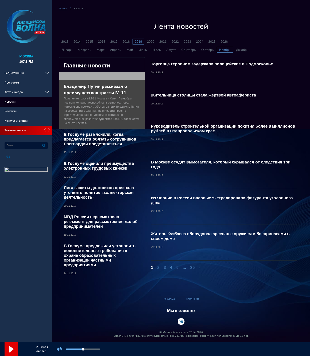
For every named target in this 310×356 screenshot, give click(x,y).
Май (130, 50)
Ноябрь (224, 50)
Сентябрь (188, 50)
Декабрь (242, 50)
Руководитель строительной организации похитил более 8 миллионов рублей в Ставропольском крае (223, 128)
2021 (163, 41)
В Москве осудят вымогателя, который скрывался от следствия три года (220, 164)
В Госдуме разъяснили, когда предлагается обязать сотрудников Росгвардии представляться (100, 139)
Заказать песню (15, 130)
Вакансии (192, 299)
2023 (187, 41)
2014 (77, 41)
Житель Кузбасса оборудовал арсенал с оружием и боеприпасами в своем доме (220, 236)
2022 (175, 41)
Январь (67, 50)
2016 (101, 41)
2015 (89, 41)
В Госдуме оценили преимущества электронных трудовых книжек (99, 166)
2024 (199, 41)
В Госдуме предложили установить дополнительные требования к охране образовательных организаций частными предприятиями (99, 255)
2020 (150, 41)
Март (100, 50)
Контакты (11, 111)
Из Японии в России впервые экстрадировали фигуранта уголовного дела (222, 200)
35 (192, 267)
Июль (157, 50)
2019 (138, 41)
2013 (65, 41)
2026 (224, 41)
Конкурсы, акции (16, 121)
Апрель (115, 50)
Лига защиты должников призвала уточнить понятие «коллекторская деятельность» (99, 192)
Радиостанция (14, 73)
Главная (63, 8)
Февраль (84, 50)
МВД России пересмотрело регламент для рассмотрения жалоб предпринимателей (101, 222)
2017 (114, 41)
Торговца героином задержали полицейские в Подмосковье (212, 64)
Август (171, 50)
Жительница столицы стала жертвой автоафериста (203, 95)
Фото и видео (14, 92)
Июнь (143, 50)
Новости (10, 102)
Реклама (169, 299)
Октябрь (207, 50)
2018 (126, 41)
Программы (12, 82)
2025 (212, 41)
